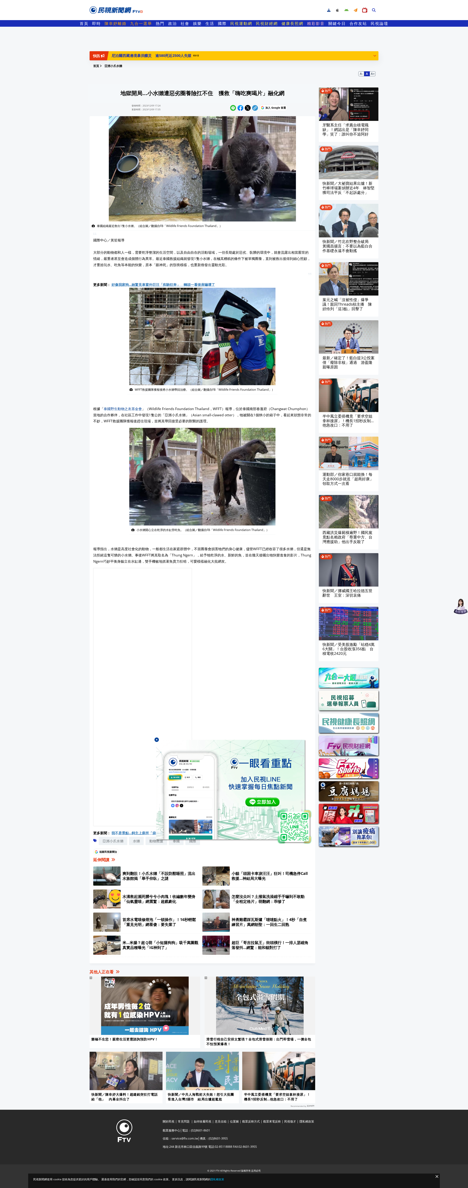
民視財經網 (267, 23)
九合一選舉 (141, 23)
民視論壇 (379, 23)
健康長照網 (292, 23)
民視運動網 (241, 23)
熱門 (160, 23)
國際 (222, 23)
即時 (96, 23)
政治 (172, 23)
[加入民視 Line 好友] (234, 792)
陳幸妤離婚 (116, 23)
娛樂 (197, 23)
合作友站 (358, 23)
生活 (209, 23)
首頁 (84, 23)
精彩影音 (316, 23)
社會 (185, 23)
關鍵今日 (337, 23)
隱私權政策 (217, 1179)
